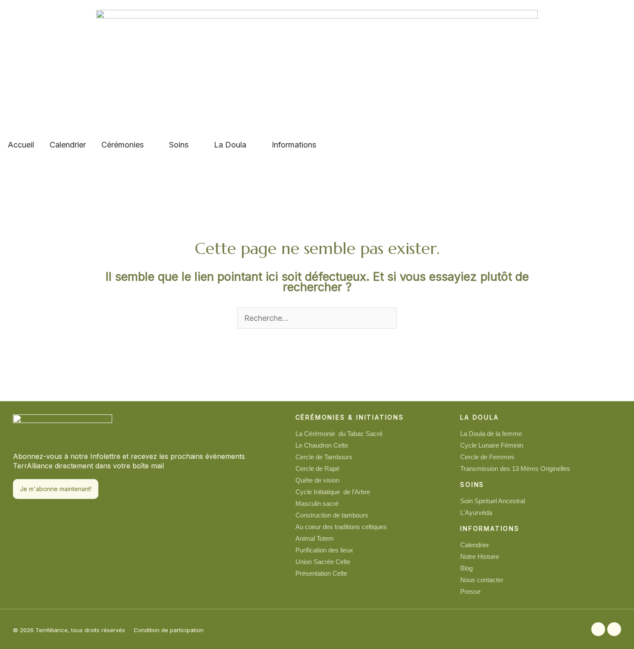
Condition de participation (169, 630)
